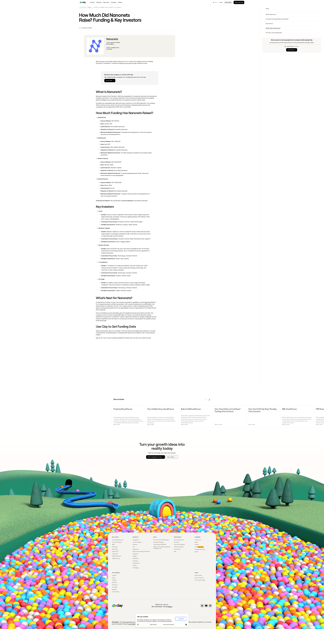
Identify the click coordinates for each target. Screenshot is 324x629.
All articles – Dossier (85, 7)
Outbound (115, 553)
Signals (135, 556)
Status (196, 551)
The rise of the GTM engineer (161, 539)
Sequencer (136, 549)
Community (177, 549)
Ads (134, 546)
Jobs (196, 546)
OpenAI (114, 575)
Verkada (114, 580)
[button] (205, 400)
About (196, 542)
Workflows (136, 558)
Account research (117, 542)
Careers (197, 544)
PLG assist (115, 546)
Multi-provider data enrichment (141, 551)
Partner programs (179, 546)
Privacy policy (198, 575)
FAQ (175, 551)
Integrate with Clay (200, 549)
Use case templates (179, 544)
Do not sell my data (200, 580)
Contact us (198, 539)
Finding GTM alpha (158, 542)
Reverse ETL (115, 551)
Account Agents (137, 542)
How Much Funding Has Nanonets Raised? (277, 19)
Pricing (134, 565)
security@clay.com (134, 624)
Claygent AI (136, 539)
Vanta (113, 577)
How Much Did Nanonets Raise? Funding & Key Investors (107, 7)
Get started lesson (179, 539)
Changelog (136, 567)
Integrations (136, 563)
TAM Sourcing (116, 558)
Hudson (169, 606)
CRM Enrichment (116, 556)
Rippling (114, 589)
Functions (135, 560)
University (176, 542)
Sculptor (135, 544)
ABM (113, 544)
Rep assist (115, 549)
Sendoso (114, 582)
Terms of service (199, 577)
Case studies (115, 591)
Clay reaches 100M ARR (159, 544)
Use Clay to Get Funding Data (274, 32)
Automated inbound (117, 539)
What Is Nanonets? (271, 14)
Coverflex (114, 587)
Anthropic (115, 584)
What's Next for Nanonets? (273, 28)
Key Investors (269, 23)
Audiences (135, 553)
